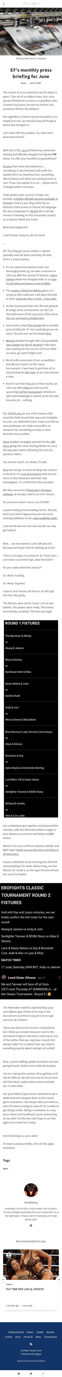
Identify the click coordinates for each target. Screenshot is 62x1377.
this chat (30, 372)
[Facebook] (19, 1373)
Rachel (34, 211)
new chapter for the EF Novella (24, 344)
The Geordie (35, 325)
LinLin (25, 150)
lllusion (7, 166)
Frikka (25, 387)
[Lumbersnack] (8, 1255)
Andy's (27, 442)
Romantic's (34, 490)
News (23, 83)
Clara (6, 442)
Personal (28, 1336)
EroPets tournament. (30, 392)
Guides (39, 1332)
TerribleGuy (31, 1202)
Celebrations (50, 1336)
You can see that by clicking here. (25, 318)
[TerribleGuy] (31, 1190)
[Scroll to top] (43, 1373)
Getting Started (15, 1332)
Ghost (38, 1354)
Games (9, 1284)
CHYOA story (15, 413)
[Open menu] (4, 4)
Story (18, 1336)
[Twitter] (31, 1373)
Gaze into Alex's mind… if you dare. (36, 298)
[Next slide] (59, 1280)
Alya (5, 470)
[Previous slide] (3, 1280)
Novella (50, 1332)
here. (49, 333)
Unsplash (42, 58)
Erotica (8, 1336)
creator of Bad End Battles (26, 290)
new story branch (31, 474)
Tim (24, 1093)
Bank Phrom (30, 58)
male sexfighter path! (45, 518)
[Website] (31, 1225)
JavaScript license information (31, 1360)
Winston (10, 340)
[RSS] (31, 1344)
